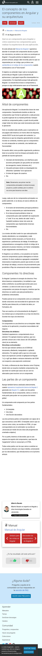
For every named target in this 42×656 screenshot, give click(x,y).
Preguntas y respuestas (10, 629)
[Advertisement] (21, 478)
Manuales (10, 30)
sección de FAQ (22, 590)
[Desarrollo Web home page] (10, 2)
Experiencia (6, 640)
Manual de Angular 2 (22, 49)
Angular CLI (16, 390)
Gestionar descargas (9, 617)
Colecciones (6, 636)
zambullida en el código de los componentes (17, 65)
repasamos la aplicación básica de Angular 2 (22, 387)
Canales (5, 621)
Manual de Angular (21, 30)
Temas (4, 614)
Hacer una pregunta (8, 633)
